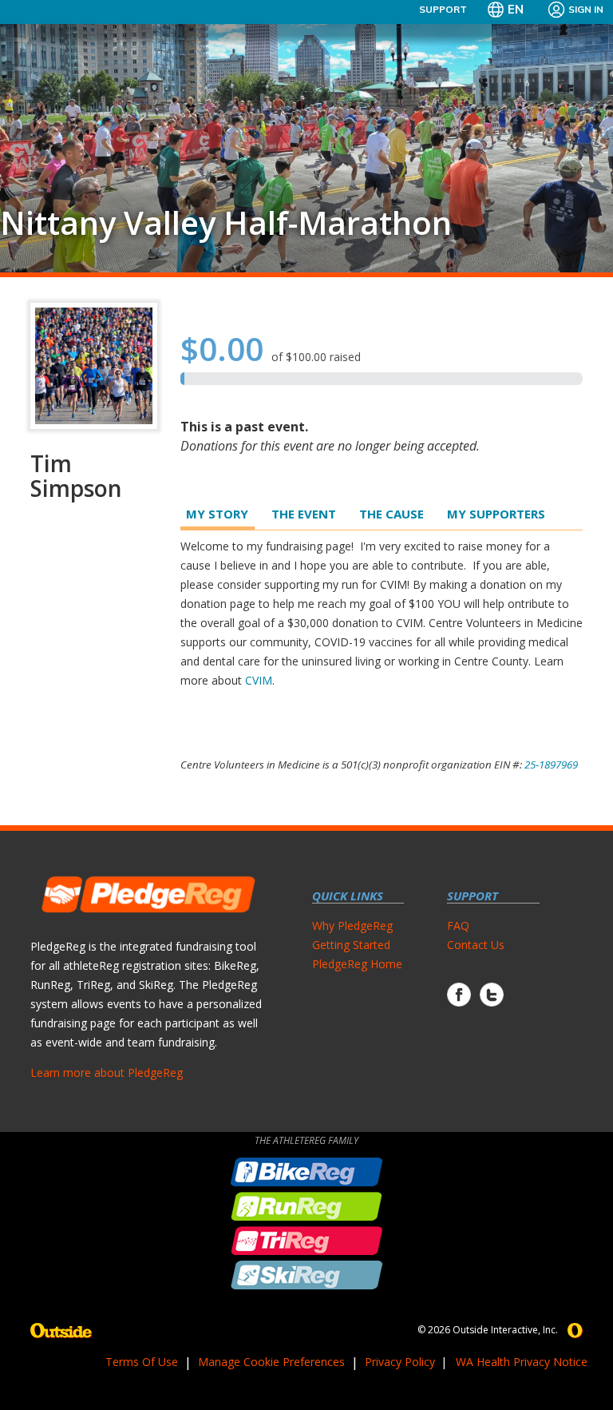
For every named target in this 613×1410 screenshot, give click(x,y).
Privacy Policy (400, 1361)
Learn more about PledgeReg (106, 1072)
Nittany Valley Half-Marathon (226, 222)
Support (443, 9)
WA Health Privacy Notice (521, 1361)
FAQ (458, 925)
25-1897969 (551, 764)
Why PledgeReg (352, 925)
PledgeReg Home (357, 963)
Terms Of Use (141, 1361)
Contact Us (475, 944)
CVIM (258, 680)
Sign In (585, 9)
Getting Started (351, 944)
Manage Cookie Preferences (271, 1361)
